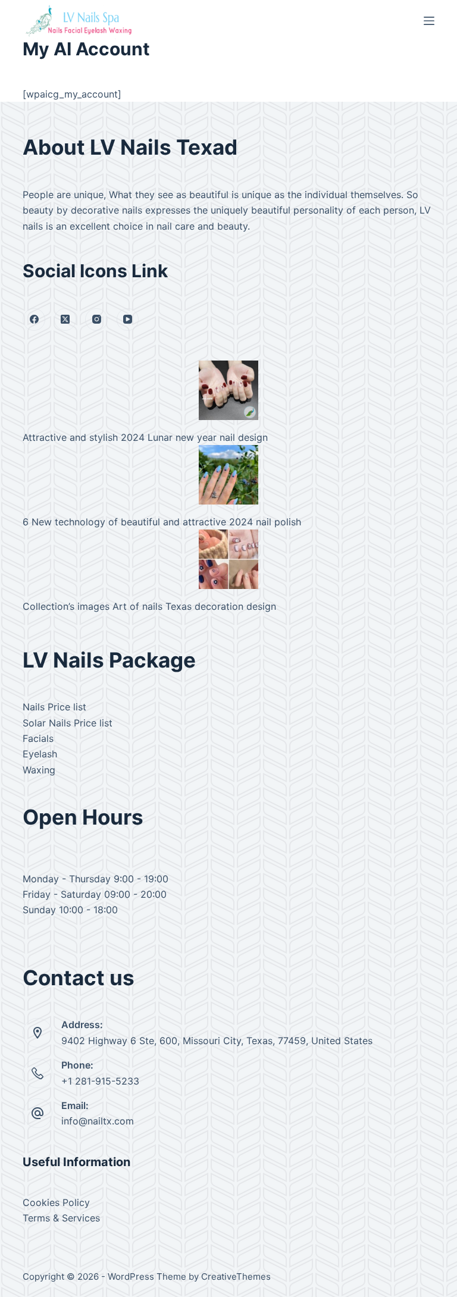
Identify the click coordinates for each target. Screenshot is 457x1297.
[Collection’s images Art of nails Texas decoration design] (228, 559)
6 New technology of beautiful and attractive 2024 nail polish (162, 522)
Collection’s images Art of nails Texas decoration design (149, 606)
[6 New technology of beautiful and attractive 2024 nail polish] (228, 475)
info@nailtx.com (97, 1121)
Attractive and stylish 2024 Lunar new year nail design (145, 437)
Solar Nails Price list (67, 723)
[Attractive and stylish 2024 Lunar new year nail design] (228, 390)
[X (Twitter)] (65, 319)
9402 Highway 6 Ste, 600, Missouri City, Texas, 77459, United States (217, 1041)
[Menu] (429, 20)
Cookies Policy (56, 1202)
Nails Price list (54, 707)
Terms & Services (61, 1218)
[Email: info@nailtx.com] (37, 1113)
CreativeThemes (236, 1276)
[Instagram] (96, 319)
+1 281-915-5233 (100, 1081)
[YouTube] (128, 319)
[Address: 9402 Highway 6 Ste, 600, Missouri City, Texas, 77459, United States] (37, 1033)
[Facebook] (34, 319)
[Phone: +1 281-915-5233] (37, 1073)
